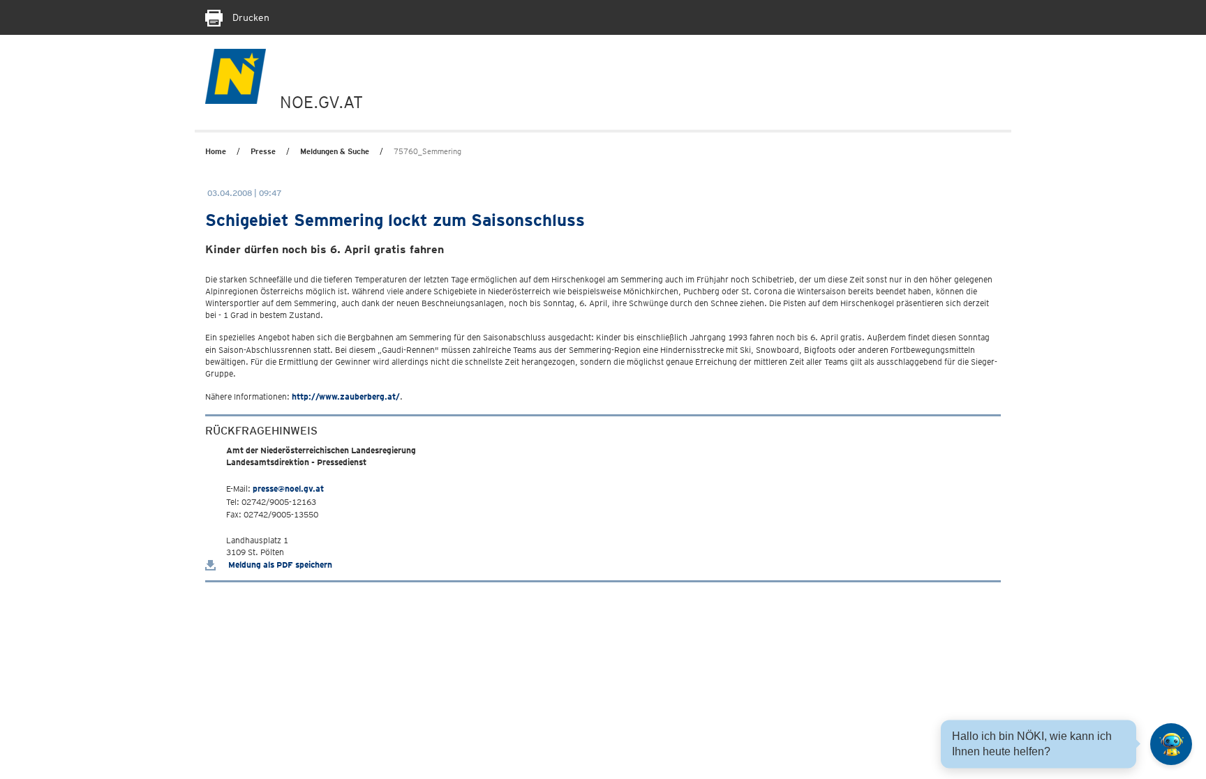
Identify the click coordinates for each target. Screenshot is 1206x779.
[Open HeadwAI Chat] (1171, 744)
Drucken (249, 17)
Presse (263, 151)
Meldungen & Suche (334, 151)
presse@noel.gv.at (288, 488)
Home (215, 151)
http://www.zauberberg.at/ (346, 396)
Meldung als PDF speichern (279, 564)
